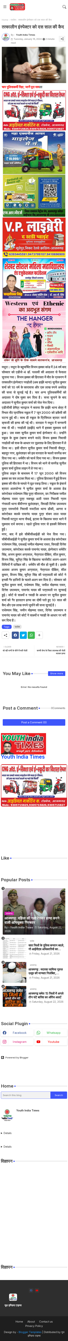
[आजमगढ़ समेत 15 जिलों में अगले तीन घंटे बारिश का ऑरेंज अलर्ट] (14, 996)
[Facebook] (15, 635)
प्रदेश (13, 19)
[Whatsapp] (31, 635)
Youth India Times (23, 757)
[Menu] (5, 6)
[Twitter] (23, 635)
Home (5, 19)
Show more (56, 673)
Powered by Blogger (16, 1057)
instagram (19, 1042)
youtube (53, 1042)
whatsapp (54, 1033)
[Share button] (39, 635)
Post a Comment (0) (34, 722)
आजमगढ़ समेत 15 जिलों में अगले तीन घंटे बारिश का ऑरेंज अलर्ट (45, 995)
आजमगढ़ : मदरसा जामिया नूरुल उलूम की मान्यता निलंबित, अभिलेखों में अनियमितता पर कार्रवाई (45, 971)
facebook (19, 1033)
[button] (64, 6)
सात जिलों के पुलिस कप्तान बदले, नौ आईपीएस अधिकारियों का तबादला (46, 947)
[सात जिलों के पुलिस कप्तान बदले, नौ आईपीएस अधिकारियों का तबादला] (14, 948)
